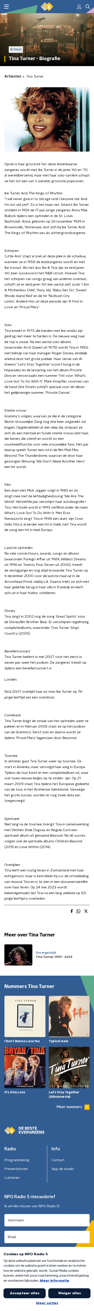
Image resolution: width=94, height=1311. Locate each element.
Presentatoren (16, 1169)
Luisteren (12, 1177)
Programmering (16, 1160)
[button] (6, 7)
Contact (58, 1160)
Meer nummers (69, 1107)
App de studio (63, 1169)
